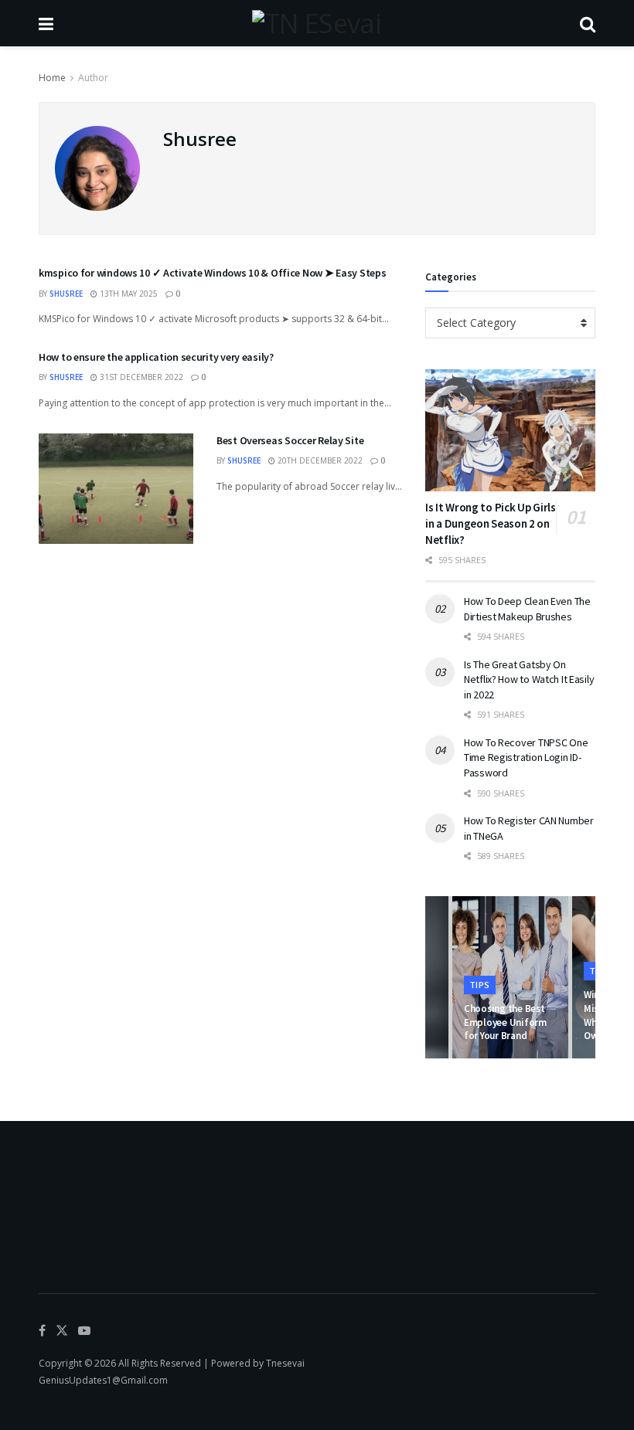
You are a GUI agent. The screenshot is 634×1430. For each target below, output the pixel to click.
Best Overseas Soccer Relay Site (291, 440)
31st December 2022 (140, 377)
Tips (479, 984)
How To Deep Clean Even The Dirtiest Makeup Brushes (527, 608)
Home (52, 77)
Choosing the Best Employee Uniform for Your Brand (505, 1022)
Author (93, 77)
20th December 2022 (319, 460)
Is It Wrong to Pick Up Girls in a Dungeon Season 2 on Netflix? (490, 523)
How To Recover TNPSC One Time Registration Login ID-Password (526, 757)
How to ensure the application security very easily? (156, 357)
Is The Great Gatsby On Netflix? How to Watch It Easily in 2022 (529, 679)
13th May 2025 (127, 293)
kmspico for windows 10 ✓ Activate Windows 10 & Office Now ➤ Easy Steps (212, 273)
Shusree (66, 293)
